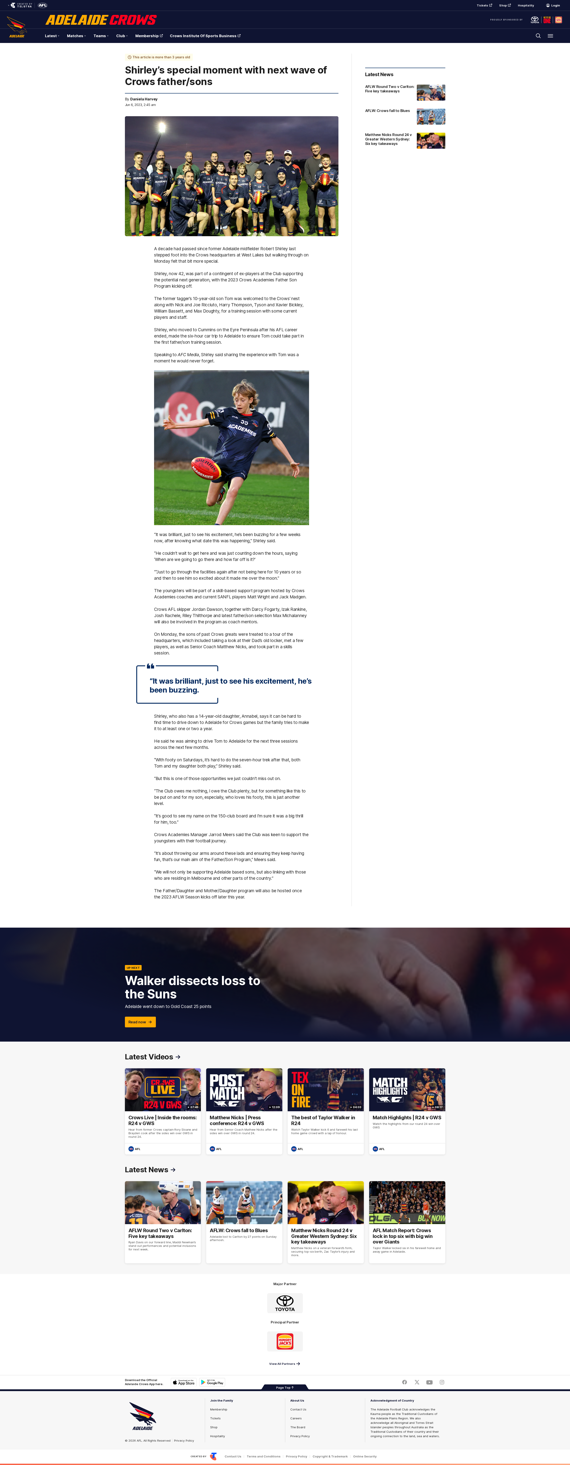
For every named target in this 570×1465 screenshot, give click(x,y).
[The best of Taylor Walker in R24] (326, 1111)
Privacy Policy (184, 1440)
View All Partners (282, 1363)
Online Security (365, 1456)
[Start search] (538, 35)
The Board (297, 1427)
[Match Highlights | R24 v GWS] (407, 1111)
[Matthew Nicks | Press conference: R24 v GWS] (244, 1111)
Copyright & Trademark (330, 1456)
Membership (147, 36)
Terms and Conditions (264, 1456)
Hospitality (526, 5)
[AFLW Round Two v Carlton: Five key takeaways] (405, 92)
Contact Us (298, 1409)
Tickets (482, 5)
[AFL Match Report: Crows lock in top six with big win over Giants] (407, 1222)
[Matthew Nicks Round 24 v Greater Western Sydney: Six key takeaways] (405, 141)
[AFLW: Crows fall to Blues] (405, 116)
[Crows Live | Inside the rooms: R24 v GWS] (163, 1111)
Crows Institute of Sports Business (203, 36)
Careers (296, 1418)
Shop (503, 5)
